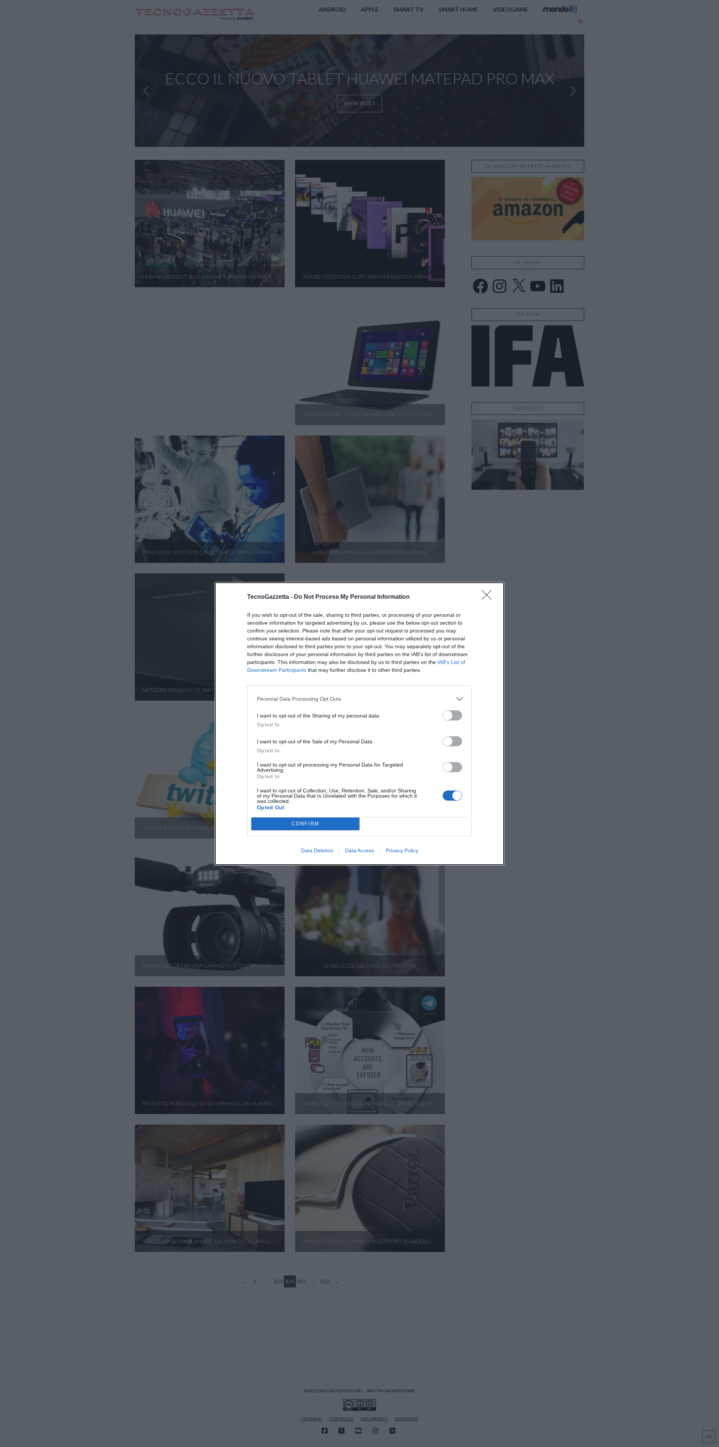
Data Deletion (317, 850)
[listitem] (359, 699)
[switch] (452, 715)
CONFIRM (305, 823)
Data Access (359, 850)
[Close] (489, 597)
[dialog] (359, 724)
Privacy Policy (402, 850)
